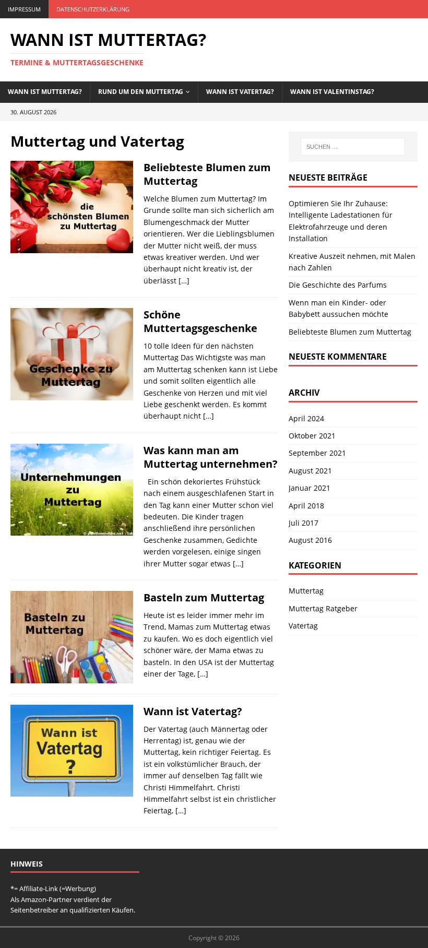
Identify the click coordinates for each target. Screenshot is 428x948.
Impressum (24, 9)
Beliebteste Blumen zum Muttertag (207, 174)
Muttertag (306, 591)
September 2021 (317, 453)
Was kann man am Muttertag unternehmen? (211, 457)
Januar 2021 (309, 488)
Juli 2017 (303, 523)
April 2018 (306, 506)
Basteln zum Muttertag (204, 597)
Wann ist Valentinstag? (332, 91)
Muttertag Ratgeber (323, 608)
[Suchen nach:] (353, 147)
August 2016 (310, 540)
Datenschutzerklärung (92, 9)
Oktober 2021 (312, 436)
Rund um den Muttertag (140, 91)
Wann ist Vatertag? (240, 91)
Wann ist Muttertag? (45, 91)
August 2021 (310, 471)
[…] (184, 281)
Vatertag (303, 626)
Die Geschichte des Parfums (338, 285)
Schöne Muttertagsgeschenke (200, 321)
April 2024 (306, 418)
